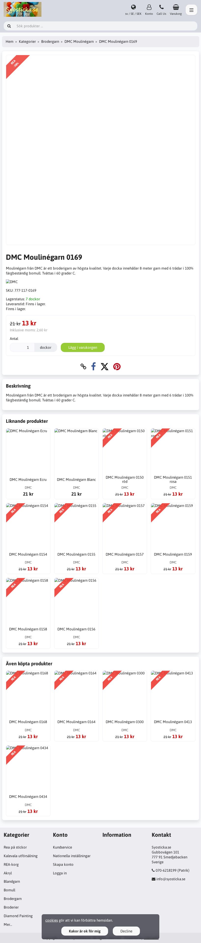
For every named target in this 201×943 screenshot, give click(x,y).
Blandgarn (12, 881)
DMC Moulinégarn (79, 41)
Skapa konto (63, 864)
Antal (14, 338)
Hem (9, 41)
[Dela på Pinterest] (117, 366)
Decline (126, 931)
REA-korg (11, 864)
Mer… (8, 924)
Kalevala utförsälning (21, 856)
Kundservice (62, 847)
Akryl (8, 873)
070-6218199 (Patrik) (172, 870)
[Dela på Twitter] (104, 366)
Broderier (11, 907)
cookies (51, 920)
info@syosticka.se (170, 879)
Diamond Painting (18, 916)
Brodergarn (50, 41)
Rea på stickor (15, 847)
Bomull (9, 890)
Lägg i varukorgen (82, 347)
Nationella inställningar (71, 856)
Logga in (60, 873)
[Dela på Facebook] (93, 366)
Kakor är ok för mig (84, 931)
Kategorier (27, 41)
